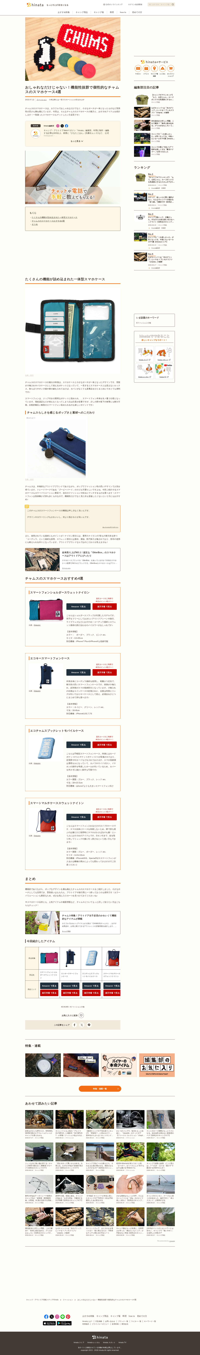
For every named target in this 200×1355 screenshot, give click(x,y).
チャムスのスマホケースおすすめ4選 (48, 221)
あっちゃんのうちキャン (110, 527)
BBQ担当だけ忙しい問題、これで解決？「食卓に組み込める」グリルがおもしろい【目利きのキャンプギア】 (162, 123)
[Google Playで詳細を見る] (64, 1323)
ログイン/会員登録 (135, 4)
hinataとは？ (87, 1321)
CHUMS (65, 1007)
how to (123, 12)
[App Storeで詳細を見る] (49, 1323)
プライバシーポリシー (100, 1324)
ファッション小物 (77, 1007)
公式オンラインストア (114, 4)
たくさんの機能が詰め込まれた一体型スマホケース (54, 217)
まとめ (35, 224)
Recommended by (163, 1241)
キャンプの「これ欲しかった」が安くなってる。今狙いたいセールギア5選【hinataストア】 (163, 136)
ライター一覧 (136, 1321)
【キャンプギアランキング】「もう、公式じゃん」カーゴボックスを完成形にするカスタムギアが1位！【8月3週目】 (162, 97)
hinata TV (122, 1342)
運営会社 (124, 1324)
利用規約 (85, 1324)
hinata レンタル (93, 1342)
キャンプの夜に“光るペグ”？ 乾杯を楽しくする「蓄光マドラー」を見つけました (162, 149)
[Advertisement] (48, 254)
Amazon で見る (78, 606)
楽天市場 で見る (104, 606)
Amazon (37, 625)
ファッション (42, 100)
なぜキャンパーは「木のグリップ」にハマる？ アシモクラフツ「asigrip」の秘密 (162, 110)
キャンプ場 (99, 12)
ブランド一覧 (123, 1321)
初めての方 (137, 12)
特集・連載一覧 (100, 1089)
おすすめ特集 (64, 12)
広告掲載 (98, 1321)
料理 (112, 12)
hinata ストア (79, 1342)
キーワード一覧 (150, 1321)
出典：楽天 (29, 375)
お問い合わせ (110, 1321)
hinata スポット (109, 1342)
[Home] (47, 5)
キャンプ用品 (82, 12)
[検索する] (173, 4)
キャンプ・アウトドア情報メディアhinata (42, 1300)
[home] (100, 1337)
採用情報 (115, 1324)
